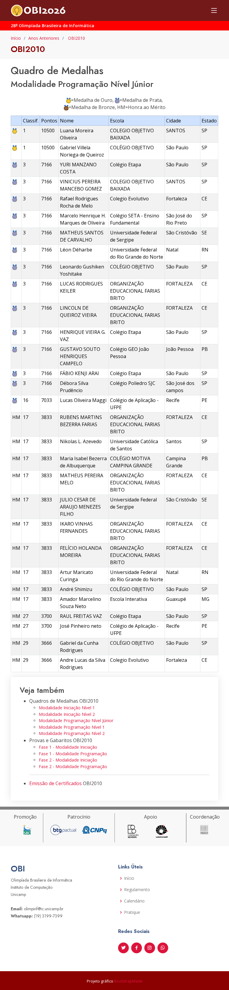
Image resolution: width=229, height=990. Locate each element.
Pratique (132, 912)
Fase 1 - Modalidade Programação (73, 753)
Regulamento (137, 890)
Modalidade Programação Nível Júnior (76, 720)
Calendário (134, 901)
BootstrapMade (128, 981)
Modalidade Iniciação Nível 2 (67, 714)
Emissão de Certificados (55, 783)
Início (16, 38)
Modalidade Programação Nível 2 (72, 733)
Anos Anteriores (43, 38)
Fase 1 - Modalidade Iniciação (68, 747)
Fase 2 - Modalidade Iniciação (68, 760)
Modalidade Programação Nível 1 (72, 727)
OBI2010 (76, 38)
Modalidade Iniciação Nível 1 (67, 707)
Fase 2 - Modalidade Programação (73, 766)
